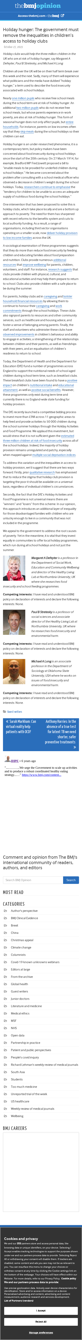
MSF (13, 1021)
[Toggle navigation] (8, 6)
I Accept (41, 1310)
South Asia (18, 1072)
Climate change (21, 947)
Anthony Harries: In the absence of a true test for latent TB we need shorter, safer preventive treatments (60, 732)
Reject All (40, 1321)
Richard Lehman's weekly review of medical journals (44, 1065)
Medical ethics (20, 1013)
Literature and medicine (26, 1006)
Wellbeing (17, 1116)
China (15, 933)
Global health (19, 984)
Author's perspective (24, 911)
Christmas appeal (22, 940)
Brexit (14, 925)
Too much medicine (24, 1087)
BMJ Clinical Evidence (24, 918)
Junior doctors (20, 999)
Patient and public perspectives (31, 1050)
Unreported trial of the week (29, 1094)
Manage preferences (41, 1332)
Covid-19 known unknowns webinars (35, 962)
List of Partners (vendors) (18, 1300)
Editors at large (20, 969)
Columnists (18, 955)
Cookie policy (68, 1278)
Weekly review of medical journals (32, 1109)
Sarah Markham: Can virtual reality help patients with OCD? (21, 727)
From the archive (22, 977)
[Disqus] (41, 803)
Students (17, 1079)
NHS (14, 1028)
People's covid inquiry (25, 1057)
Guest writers (14, 711)
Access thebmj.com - (33, 16)
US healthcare (20, 1101)
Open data (17, 1035)
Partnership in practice (25, 1043)
